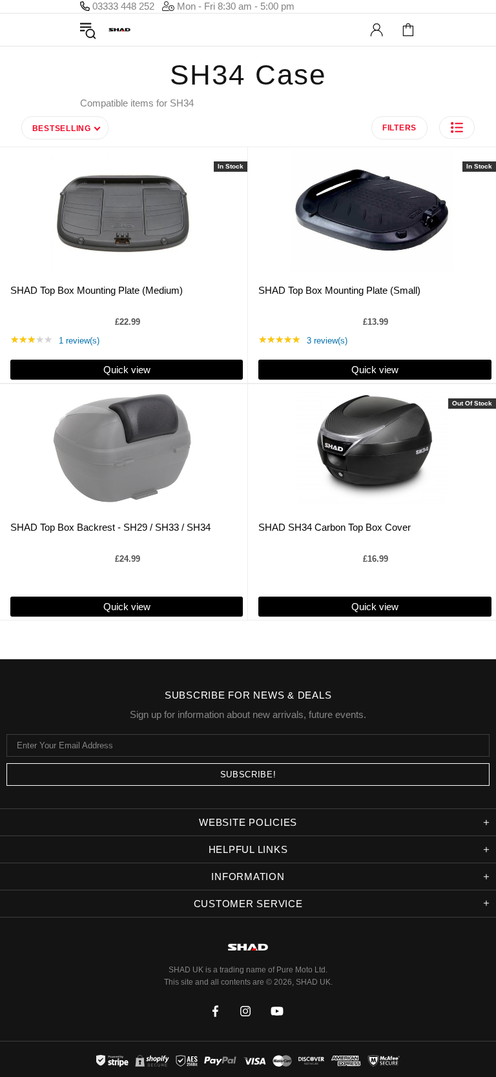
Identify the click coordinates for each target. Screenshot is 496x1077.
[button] (457, 127)
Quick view (126, 369)
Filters (399, 127)
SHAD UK (119, 30)
